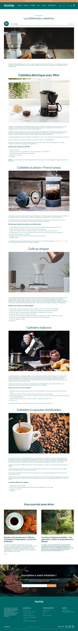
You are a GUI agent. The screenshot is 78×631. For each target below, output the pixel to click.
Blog (38, 5)
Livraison (25, 619)
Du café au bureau (27, 613)
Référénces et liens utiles (28, 615)
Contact (44, 5)
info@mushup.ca (66, 610)
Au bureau (32, 5)
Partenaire (45, 612)
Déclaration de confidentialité (29, 621)
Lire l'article (20, 522)
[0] (73, 5)
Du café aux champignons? (29, 612)
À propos (19, 5)
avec (37, 626)
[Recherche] (68, 5)
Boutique (26, 5)
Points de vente (51, 5)
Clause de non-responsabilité (29, 617)
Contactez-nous (46, 610)
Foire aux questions (47, 615)
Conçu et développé (31, 626)
